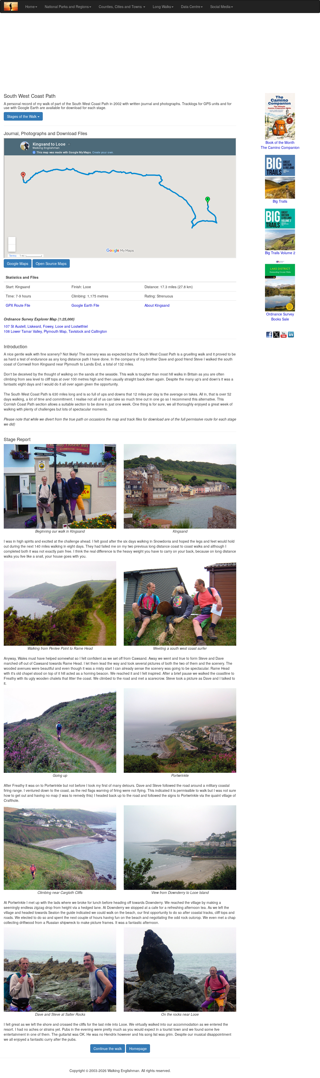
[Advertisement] (160, 53)
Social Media (220, 6)
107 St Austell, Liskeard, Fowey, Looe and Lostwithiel (46, 326)
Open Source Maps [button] (51, 263)
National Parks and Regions (67, 6)
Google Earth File (85, 305)
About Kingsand (157, 305)
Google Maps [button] (17, 263)
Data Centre (190, 6)
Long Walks (162, 6)
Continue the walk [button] (108, 1048)
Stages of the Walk (22, 116)
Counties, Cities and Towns (121, 6)
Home (30, 6)
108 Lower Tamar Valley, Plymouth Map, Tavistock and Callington (55, 331)
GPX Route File (18, 305)
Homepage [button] (138, 1048)
